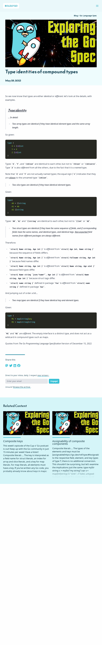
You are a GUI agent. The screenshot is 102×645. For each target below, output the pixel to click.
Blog (76, 15)
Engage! (54, 381)
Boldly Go (11, 5)
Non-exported (81, 231)
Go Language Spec (88, 15)
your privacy (43, 375)
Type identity (17, 110)
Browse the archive (22, 387)
